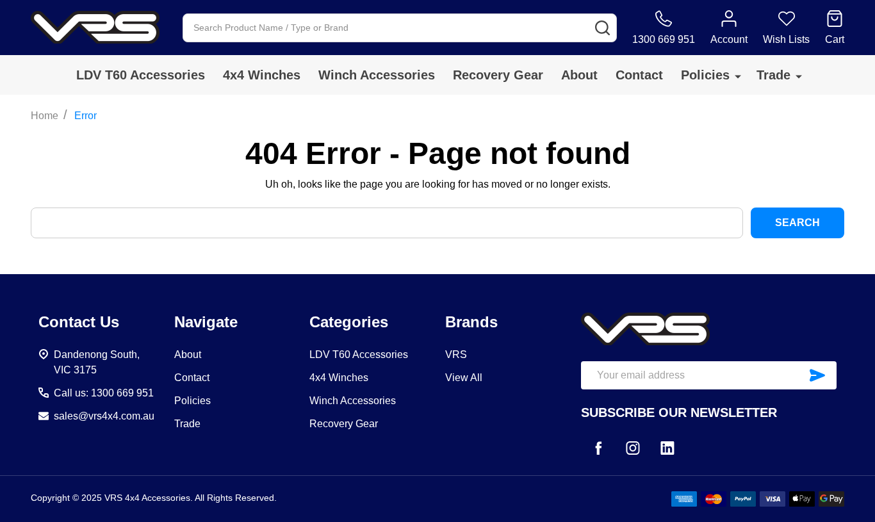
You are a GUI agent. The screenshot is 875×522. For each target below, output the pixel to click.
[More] (738, 76)
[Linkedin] (667, 447)
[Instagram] (633, 447)
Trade (773, 75)
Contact (639, 75)
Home (44, 115)
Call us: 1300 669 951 (104, 392)
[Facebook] (598, 447)
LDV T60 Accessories (140, 75)
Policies (705, 75)
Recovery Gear (498, 75)
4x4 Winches (261, 75)
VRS (456, 354)
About (579, 75)
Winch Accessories (376, 75)
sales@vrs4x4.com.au (104, 416)
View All (463, 377)
